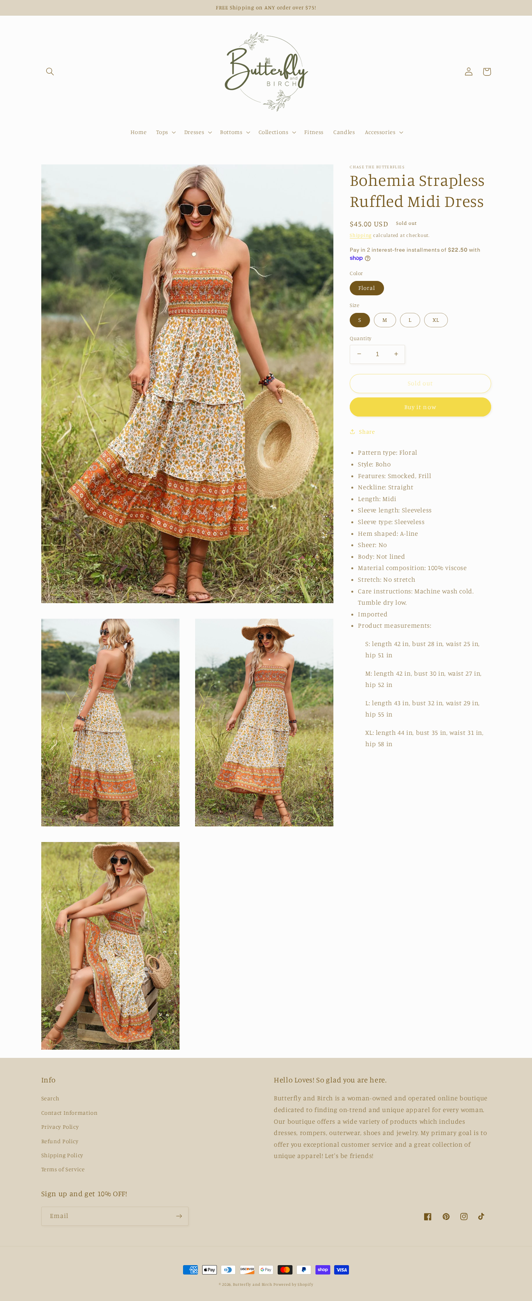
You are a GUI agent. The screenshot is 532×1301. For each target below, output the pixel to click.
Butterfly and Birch (252, 1284)
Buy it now (420, 406)
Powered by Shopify (293, 1284)
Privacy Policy (60, 1126)
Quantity (360, 338)
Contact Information (69, 1112)
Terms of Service (63, 1169)
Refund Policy (60, 1141)
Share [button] (367, 431)
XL (436, 319)
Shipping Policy (62, 1155)
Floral (366, 287)
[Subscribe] (179, 1216)
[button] (50, 72)
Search (50, 1098)
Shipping (361, 235)
